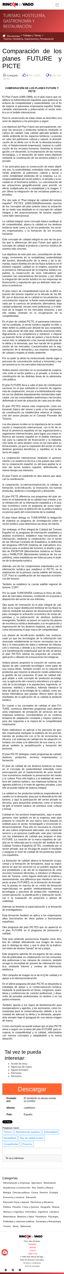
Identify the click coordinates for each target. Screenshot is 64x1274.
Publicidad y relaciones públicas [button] (18, 1221)
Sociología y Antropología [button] (48, 1221)
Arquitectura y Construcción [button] (16, 1187)
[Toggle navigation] (57, 5)
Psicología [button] (53, 1216)
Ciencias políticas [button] (21, 1192)
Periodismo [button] (41, 1216)
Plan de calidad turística (31, 1138)
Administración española (28, 1132)
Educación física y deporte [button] (16, 1202)
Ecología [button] (54, 1192)
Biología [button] (7, 1192)
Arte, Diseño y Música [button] (42, 1187)
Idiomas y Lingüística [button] (13, 1212)
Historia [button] (55, 1207)
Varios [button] (16, 1226)
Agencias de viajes (21, 1066)
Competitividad (11, 1144)
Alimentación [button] (49, 1183)
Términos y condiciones (32, 1263)
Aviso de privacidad (32, 1266)
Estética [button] (7, 1207)
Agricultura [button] (36, 1183)
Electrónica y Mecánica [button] (42, 1202)
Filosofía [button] (16, 1207)
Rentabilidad (10, 1138)
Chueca (33, 1250)
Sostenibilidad (50, 1132)
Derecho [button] (44, 1192)
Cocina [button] (34, 1192)
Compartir (12, 75)
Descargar (32, 1089)
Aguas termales (19, 1070)
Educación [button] (31, 1197)
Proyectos (27, 1144)
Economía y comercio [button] (13, 1197)
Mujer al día (32, 1254)
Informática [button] (30, 1212)
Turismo (8, 1132)
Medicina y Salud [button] (25, 1216)
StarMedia (32, 1244)
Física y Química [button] (30, 1207)
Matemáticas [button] (9, 1216)
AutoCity (33, 1247)
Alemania (16, 1073)
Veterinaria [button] (25, 1226)
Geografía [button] (45, 1207)
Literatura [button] (54, 1212)
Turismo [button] (7, 1226)
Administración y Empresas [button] (16, 1183)
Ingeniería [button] (43, 1212)
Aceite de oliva (19, 1063)
